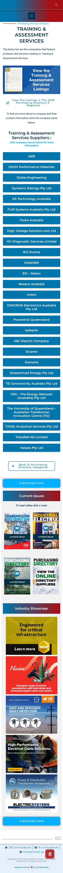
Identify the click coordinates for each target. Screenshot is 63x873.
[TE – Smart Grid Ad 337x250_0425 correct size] (31, 732)
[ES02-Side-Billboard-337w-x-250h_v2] (31, 811)
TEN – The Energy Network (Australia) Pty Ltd (31, 396)
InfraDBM (31, 263)
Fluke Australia (31, 220)
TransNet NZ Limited (31, 437)
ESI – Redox (31, 273)
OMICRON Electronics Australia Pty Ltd (31, 307)
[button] (31, 15)
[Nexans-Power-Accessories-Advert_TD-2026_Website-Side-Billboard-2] (31, 693)
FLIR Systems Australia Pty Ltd (31, 209)
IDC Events (31, 252)
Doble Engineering (31, 177)
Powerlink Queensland (31, 319)
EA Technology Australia (31, 199)
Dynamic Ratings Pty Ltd (31, 188)
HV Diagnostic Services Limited (31, 241)
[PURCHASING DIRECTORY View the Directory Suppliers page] (46, 579)
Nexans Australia (32, 284)
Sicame (31, 351)
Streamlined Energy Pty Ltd (31, 373)
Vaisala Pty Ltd (31, 448)
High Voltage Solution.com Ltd (31, 231)
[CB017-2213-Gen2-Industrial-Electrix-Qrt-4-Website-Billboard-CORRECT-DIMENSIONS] (31, 653)
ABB (31, 156)
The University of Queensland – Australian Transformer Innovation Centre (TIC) (31, 412)
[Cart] (56, 5)
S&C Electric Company (31, 341)
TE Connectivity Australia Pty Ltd (31, 383)
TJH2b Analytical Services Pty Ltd (31, 426)
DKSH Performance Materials (31, 167)
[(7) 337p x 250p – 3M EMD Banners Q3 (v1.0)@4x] (31, 772)
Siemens (31, 362)
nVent (31, 295)
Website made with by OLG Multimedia (31, 867)
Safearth (31, 330)
